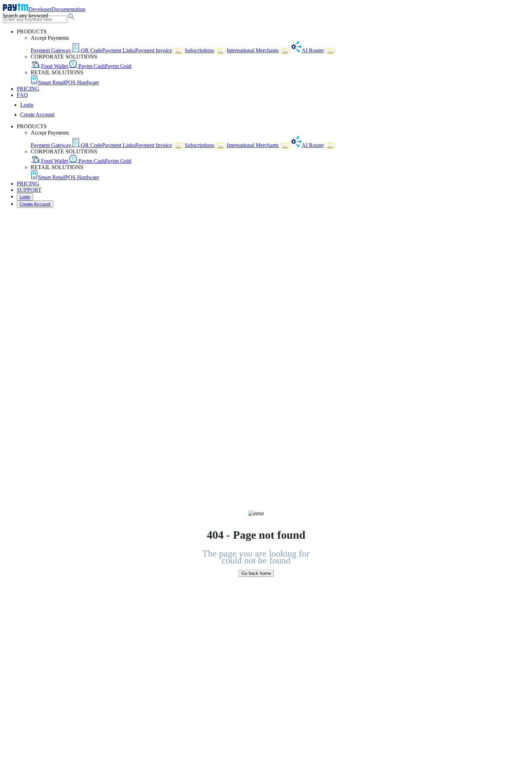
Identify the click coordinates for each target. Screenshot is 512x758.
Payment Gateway (51, 50)
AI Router (317, 50)
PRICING (28, 89)
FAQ (22, 95)
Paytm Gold (118, 66)
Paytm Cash (91, 66)
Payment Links (118, 50)
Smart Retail (51, 82)
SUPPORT (29, 190)
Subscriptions (204, 50)
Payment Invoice (158, 50)
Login (26, 105)
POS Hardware (82, 82)
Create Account (37, 115)
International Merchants (257, 50)
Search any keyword (25, 15)
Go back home (256, 573)
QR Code (91, 50)
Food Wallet (54, 66)
